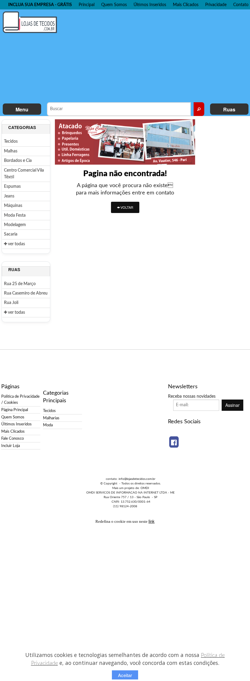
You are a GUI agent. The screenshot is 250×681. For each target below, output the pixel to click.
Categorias (22, 127)
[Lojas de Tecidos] (31, 22)
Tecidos (11, 141)
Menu (22, 109)
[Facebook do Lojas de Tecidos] (174, 442)
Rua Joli (11, 303)
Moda (48, 425)
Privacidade (216, 4)
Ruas (229, 109)
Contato (240, 4)
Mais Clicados (185, 4)
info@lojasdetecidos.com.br (137, 478)
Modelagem (15, 225)
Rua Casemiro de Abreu (26, 293)
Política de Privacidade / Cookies (20, 399)
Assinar (232, 405)
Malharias (51, 418)
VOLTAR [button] (126, 207)
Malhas (10, 151)
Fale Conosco (12, 438)
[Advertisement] (157, 55)
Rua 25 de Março (20, 284)
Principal (87, 4)
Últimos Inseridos (150, 4)
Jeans (9, 196)
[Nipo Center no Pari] (125, 141)
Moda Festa (15, 215)
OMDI (145, 488)
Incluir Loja (10, 446)
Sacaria (10, 234)
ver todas (16, 244)
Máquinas (13, 206)
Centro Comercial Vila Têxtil (24, 173)
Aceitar (125, 675)
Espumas (12, 186)
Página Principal (14, 410)
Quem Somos (114, 4)
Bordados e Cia (18, 161)
